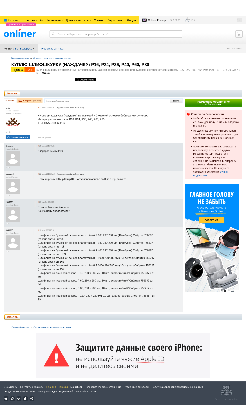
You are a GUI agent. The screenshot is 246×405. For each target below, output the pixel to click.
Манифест (76, 386)
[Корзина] (239, 34)
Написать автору (19, 137)
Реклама (51, 386)
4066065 (9, 230)
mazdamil (10, 174)
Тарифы (63, 386)
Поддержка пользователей (19, 391)
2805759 (9, 202)
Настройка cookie (86, 391)
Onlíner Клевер (157, 20)
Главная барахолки (20, 58)
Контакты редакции (31, 386)
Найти (176, 101)
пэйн (8, 108)
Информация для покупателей (55, 391)
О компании (10, 386)
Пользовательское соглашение (103, 386)
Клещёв (9, 146)
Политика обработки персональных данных (177, 386)
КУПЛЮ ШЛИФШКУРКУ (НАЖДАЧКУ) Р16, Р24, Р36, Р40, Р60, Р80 (80, 64)
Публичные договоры (136, 386)
